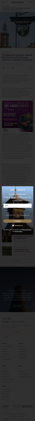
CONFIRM (17, 221)
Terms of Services (26, 229)
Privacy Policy (18, 231)
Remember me (19, 225)
